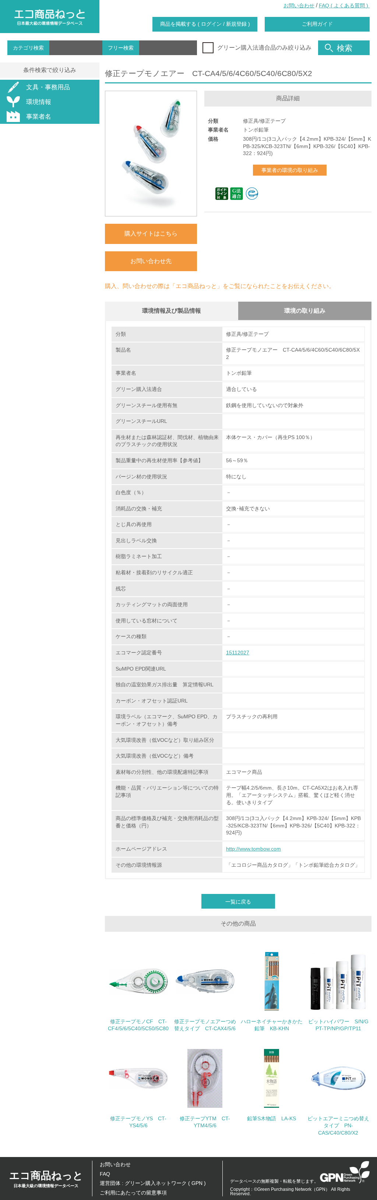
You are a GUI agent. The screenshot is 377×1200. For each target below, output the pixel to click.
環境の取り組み (304, 311)
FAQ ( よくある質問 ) (344, 5)
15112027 (237, 652)
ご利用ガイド (317, 24)
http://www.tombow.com (253, 849)
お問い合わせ (298, 5)
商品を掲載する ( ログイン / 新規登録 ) (205, 24)
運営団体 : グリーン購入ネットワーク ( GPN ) (153, 1183)
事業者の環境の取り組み (289, 170)
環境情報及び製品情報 (171, 311)
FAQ (105, 1174)
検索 (344, 48)
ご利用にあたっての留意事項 (133, 1193)
